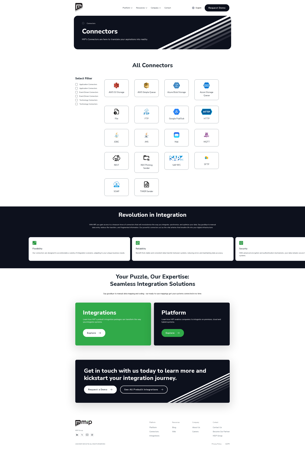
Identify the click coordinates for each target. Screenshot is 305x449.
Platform (126, 8)
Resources (140, 8)
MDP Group (217, 436)
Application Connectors (88, 84)
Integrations (154, 436)
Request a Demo (97, 389)
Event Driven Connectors (88, 92)
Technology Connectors (88, 100)
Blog (174, 427)
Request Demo (217, 7)
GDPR (227, 444)
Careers (195, 431)
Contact (167, 8)
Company (154, 8)
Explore (91, 333)
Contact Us (217, 427)
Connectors (154, 431)
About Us (196, 427)
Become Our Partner (221, 431)
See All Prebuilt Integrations (141, 389)
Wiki (174, 431)
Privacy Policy (216, 444)
